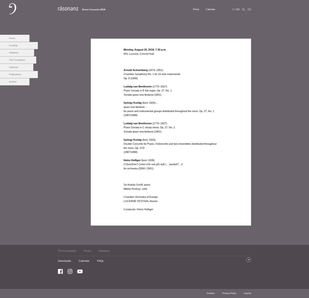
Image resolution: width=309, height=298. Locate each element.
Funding (13, 45)
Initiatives (14, 52)
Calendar (210, 9)
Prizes (12, 38)
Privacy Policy (229, 293)
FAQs (100, 261)
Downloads (64, 261)
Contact (211, 293)
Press (196, 9)
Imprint (247, 293)
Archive (13, 81)
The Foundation (17, 60)
